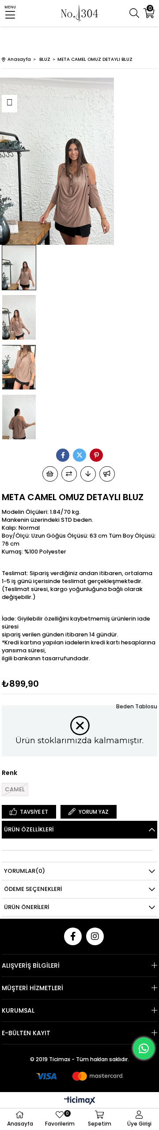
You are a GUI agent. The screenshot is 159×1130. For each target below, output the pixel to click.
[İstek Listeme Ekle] (50, 474)
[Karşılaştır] (69, 474)
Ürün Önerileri (26, 907)
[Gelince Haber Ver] (107, 474)
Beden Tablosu (136, 706)
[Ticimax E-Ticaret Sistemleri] (79, 1101)
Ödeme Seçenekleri (33, 889)
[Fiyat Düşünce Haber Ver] (88, 474)
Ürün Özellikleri (28, 829)
